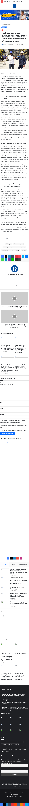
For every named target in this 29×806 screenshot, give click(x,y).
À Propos (11, 796)
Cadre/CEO (20, 742)
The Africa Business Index (8, 44)
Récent (13, 564)
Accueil (4, 24)
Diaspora (17, 744)
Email (2, 768)
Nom (1, 402)
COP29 (23, 247)
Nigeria (24, 250)
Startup (7, 751)
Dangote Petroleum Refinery (11, 250)
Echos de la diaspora (6, 746)
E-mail (2, 408)
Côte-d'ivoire (10, 744)
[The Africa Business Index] (14, 6)
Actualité (3, 742)
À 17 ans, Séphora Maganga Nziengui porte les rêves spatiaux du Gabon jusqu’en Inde (7, 347)
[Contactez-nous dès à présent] (14, 239)
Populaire (4, 564)
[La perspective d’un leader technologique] (5, 589)
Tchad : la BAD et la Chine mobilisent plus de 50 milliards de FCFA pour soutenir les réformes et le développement (21, 349)
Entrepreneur (14, 746)
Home (7, 796)
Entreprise (4, 749)
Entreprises (10, 749)
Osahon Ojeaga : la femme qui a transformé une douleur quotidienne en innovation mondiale (18, 596)
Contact (16, 796)
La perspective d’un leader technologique (13, 1)
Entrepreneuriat (22, 746)
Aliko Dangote (18, 244)
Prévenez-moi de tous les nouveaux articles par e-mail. (13, 430)
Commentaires (23, 564)
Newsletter (21, 796)
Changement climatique (11, 247)
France (15, 749)
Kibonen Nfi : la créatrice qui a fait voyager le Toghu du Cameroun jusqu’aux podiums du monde (18, 571)
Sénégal (12, 751)
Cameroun (4, 744)
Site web (2, 414)
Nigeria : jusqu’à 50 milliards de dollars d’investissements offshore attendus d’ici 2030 (21, 367)
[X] (14, 276)
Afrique (9, 244)
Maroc (20, 749)
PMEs (3, 751)
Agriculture (14, 742)
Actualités (8, 24)
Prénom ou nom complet (6, 763)
